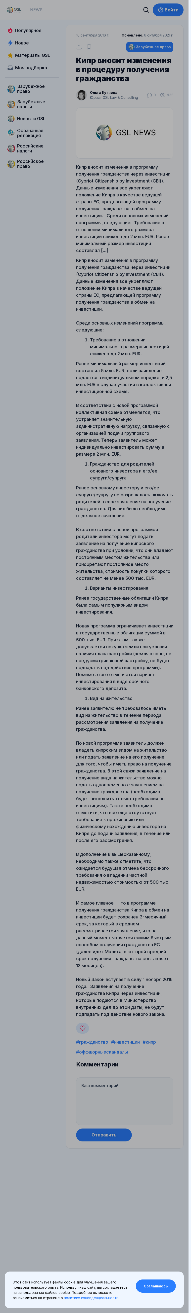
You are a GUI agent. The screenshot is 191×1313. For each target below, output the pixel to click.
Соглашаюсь (156, 1286)
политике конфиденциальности (91, 1298)
